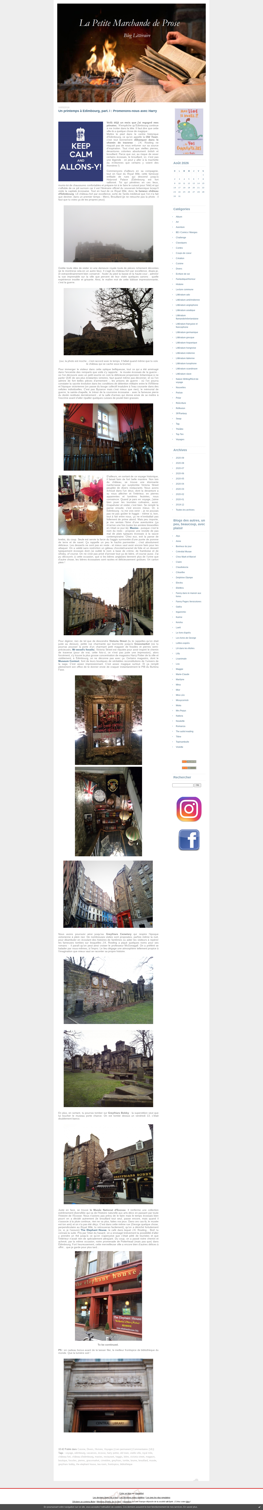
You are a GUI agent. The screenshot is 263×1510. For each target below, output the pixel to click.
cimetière (105, 1460)
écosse (102, 1453)
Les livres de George (186, 638)
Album (179, 217)
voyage (69, 1453)
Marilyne (180, 679)
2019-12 (180, 504)
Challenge (181, 237)
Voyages (180, 439)
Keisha (179, 622)
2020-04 (180, 484)
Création (180, 258)
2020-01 (180, 499)
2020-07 (180, 468)
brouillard (143, 1460)
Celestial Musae (184, 551)
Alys (178, 536)
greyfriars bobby (66, 1464)
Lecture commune (184, 289)
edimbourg (79, 1453)
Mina (178, 684)
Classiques (181, 242)
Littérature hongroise (186, 348)
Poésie (179, 392)
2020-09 (180, 458)
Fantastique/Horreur (185, 279)
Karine (179, 617)
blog (188, 1502)
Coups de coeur (183, 253)
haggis (119, 1457)
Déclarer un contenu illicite (83, 1502)
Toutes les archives (185, 510)
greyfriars (116, 1460)
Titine (178, 736)
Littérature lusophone (186, 363)
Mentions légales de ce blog (109, 1502)
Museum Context (68, 661)
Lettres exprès (183, 643)
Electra (179, 582)
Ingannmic (181, 612)
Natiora (179, 716)
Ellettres (180, 588)
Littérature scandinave (187, 368)
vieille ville (135, 1453)
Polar (178, 398)
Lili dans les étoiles (185, 648)
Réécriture (181, 403)
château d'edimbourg (82, 1457)
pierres (81, 1460)
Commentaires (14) (143, 1449)
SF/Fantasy (181, 413)
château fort (64, 1457)
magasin (150, 1457)
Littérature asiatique (185, 310)
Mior (178, 690)
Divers (179, 268)
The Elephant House (93, 1230)
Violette (179, 747)
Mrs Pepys (181, 710)
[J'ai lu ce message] (259, 1507)
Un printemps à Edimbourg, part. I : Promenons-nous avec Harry (107, 111)
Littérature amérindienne (188, 300)
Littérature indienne (185, 353)
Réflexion (180, 408)
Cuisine (179, 263)
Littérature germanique (187, 332)
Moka (178, 705)
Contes (179, 248)
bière (126, 1457)
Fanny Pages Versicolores (188, 601)
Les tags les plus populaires (158, 1497)
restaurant (109, 1457)
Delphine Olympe (184, 577)
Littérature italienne (185, 358)
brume (134, 1460)
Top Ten (180, 434)
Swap (178, 418)
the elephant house (86, 1464)
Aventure (180, 227)
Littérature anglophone (187, 305)
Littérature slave (183, 374)
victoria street (137, 1457)
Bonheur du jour (184, 546)
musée (152, 1460)
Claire (179, 562)
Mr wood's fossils (83, 649)
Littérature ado (183, 294)
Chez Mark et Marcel (186, 557)
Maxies (134, 528)
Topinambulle (182, 742)
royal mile (147, 1453)
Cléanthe (180, 572)
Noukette (180, 721)
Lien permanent (123, 1449)
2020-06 (180, 473)
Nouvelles (181, 387)
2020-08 (180, 463)
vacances (92, 1453)
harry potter (113, 1453)
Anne (178, 541)
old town (124, 1453)
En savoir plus (190, 1507)
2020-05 (180, 478)
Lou (178, 664)
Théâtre (179, 429)
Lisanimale (181, 658)
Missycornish (182, 700)
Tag (177, 424)
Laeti (178, 627)
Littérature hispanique (186, 342)
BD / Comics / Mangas (186, 232)
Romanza (180, 726)
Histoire (179, 284)
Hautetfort (139, 1493)
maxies (98, 1457)
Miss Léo (180, 695)
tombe (126, 1460)
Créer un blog (125, 1493)
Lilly (178, 653)
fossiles (73, 1460)
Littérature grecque (185, 337)
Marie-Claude (182, 674)
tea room (101, 1464)
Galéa (179, 607)
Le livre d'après (183, 632)
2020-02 (180, 494)
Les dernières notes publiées (132, 1497)
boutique (62, 1460)
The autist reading (184, 731)
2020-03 (180, 489)
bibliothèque (126, 1464)
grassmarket (92, 1460)
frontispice (113, 1464)
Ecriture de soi (183, 274)
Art (177, 222)
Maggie (179, 669)
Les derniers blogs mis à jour (105, 1497)
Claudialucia (182, 567)
